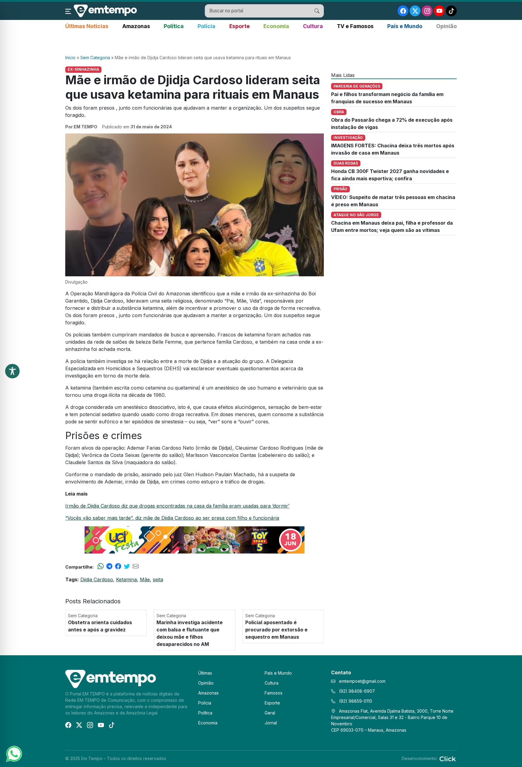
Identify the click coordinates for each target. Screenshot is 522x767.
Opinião (446, 26)
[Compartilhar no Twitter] (127, 567)
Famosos (273, 692)
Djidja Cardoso (96, 579)
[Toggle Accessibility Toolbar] (12, 371)
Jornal (271, 722)
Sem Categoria (95, 57)
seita (158, 579)
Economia (276, 26)
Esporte (239, 26)
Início (70, 57)
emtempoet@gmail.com (362, 681)
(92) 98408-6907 (356, 691)
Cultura (313, 26)
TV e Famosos (355, 26)
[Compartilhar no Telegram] (109, 567)
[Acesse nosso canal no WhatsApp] (13, 753)
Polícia (206, 26)
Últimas (205, 673)
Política (174, 26)
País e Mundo (404, 26)
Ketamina (126, 579)
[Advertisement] (261, 42)
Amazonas (136, 26)
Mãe (145, 579)
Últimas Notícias (86, 26)
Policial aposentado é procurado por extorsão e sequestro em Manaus (276, 629)
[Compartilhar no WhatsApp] (101, 567)
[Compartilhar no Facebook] (118, 567)
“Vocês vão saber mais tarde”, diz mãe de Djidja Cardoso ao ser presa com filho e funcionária (172, 518)
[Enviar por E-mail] (136, 567)
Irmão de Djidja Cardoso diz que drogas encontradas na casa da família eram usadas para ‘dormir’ (177, 506)
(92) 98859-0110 (355, 701)
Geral (270, 712)
